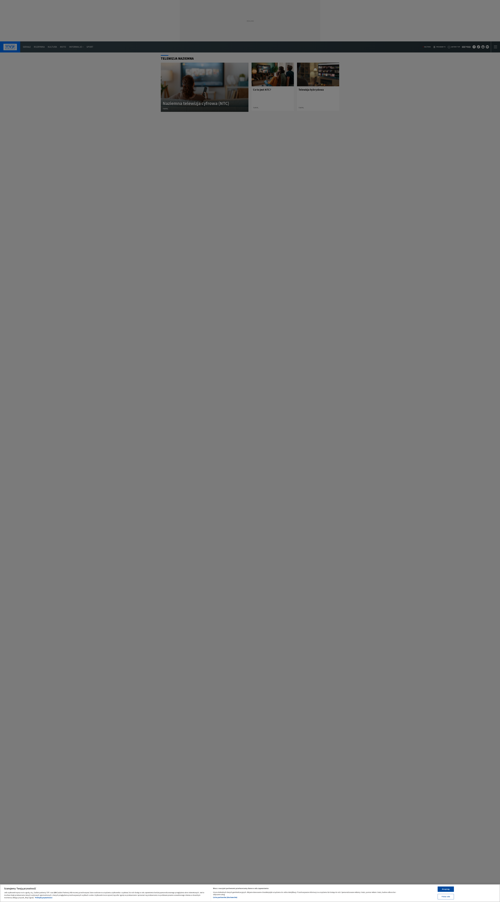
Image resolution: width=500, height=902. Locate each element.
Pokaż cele (446, 896)
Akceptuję (446, 889)
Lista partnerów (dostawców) (225, 897)
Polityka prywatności (43, 898)
